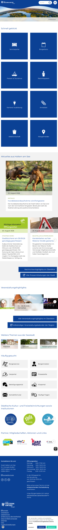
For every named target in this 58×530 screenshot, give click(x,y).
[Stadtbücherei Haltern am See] (29, 419)
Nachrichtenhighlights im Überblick (39, 269)
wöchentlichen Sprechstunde (37, 495)
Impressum (5, 512)
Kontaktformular (8, 475)
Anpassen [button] (31, 527)
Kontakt (5, 510)
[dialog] (42, 523)
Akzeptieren (51, 527)
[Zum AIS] (50, 442)
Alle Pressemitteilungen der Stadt (40, 276)
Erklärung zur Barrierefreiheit (11, 516)
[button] (54, 240)
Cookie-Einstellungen (8, 524)
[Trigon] (47, 419)
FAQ (2, 523)
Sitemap (4, 520)
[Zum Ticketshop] (36, 442)
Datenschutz (5, 514)
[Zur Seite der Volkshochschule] (22, 442)
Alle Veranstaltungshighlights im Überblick (36, 319)
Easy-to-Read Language (9, 518)
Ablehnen (41, 527)
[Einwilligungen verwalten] (3, 527)
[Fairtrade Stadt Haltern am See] (8, 442)
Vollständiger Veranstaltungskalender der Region (35, 326)
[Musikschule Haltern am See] (10, 419)
